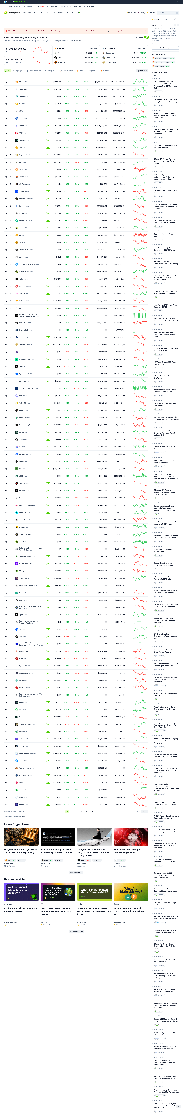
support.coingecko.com (107, 31)
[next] (98, 811)
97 (93, 811)
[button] (76, 872)
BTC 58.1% (70, 6)
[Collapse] (177, 19)
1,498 (23, 6)
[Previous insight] (175, 25)
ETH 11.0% (77, 6)
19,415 (10, 6)
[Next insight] (178, 25)
